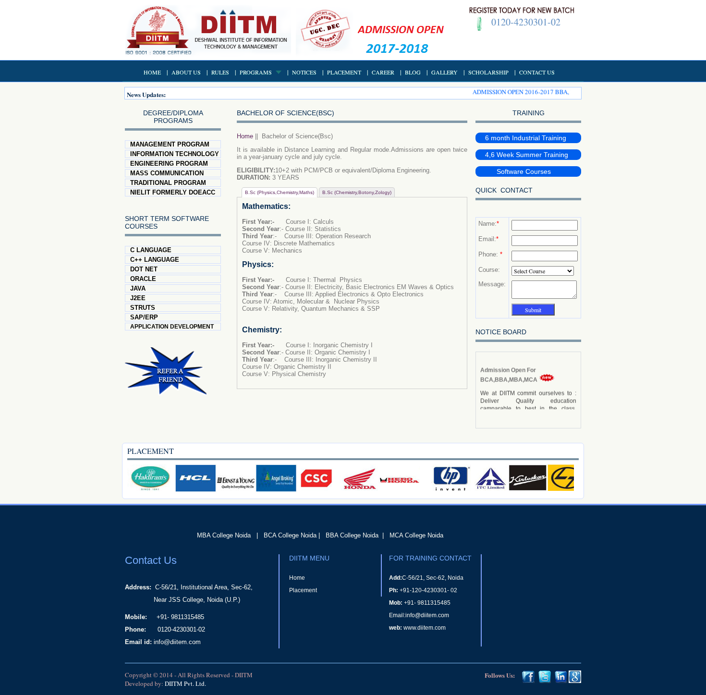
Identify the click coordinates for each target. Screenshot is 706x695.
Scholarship (488, 72)
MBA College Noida (224, 535)
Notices (304, 72)
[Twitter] (544, 680)
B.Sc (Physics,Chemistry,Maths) (279, 192)
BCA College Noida (290, 535)
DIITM (244, 675)
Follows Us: (500, 675)
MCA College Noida (416, 535)
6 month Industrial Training (525, 138)
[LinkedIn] (561, 680)
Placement (344, 72)
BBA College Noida (352, 535)
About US (186, 72)
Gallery (444, 72)
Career (383, 72)
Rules (220, 72)
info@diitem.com (177, 642)
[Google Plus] (575, 680)
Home (152, 72)
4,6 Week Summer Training (526, 155)
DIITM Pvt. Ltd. (185, 683)
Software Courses (518, 171)
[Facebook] (528, 680)
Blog (413, 72)
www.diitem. (419, 627)
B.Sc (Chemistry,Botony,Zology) (356, 192)
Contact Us (537, 72)
